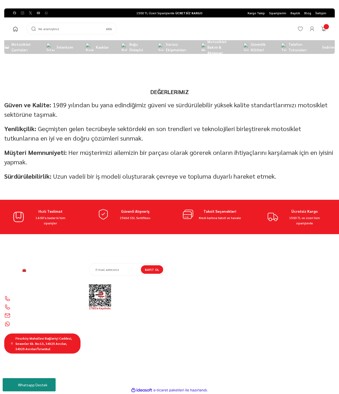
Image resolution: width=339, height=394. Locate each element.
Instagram (274, 349)
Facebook (274, 330)
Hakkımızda (182, 310)
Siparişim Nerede (186, 273)
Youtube (299, 349)
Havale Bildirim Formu (190, 295)
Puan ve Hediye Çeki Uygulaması (282, 281)
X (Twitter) (274, 340)
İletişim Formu (184, 288)
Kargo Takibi (183, 303)
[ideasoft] (141, 390)
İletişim (179, 281)
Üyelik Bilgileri (268, 273)
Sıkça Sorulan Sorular (274, 288)
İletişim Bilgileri (269, 266)
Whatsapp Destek (32, 384)
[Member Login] (312, 28)
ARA (109, 29)
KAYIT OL (152, 269)
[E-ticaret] (168, 390)
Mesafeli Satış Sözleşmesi (193, 266)
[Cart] (323, 28)
